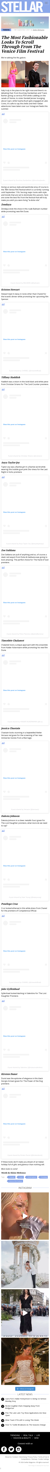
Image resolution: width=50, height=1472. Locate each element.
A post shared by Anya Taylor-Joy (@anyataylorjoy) (25, 544)
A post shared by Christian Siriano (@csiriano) (25, 456)
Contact (15, 1457)
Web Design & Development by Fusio (38, 1465)
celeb (21, 1177)
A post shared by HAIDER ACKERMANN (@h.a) (25, 722)
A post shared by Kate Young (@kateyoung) (25, 897)
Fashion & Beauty (22, 1438)
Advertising (23, 1457)
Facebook (4, 1449)
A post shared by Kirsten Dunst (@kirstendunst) (25, 1155)
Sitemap (34, 1459)
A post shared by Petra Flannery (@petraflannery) (25, 634)
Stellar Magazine (38, 30)
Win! (36, 1438)
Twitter (11, 1449)
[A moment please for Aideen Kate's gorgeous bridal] (25, 1361)
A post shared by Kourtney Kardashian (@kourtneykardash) (25, 180)
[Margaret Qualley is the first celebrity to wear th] (25, 1313)
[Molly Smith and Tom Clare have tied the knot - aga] (25, 1264)
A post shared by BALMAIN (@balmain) (25, 283)
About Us (8, 1457)
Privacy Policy (32, 1457)
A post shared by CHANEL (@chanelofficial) (25, 371)
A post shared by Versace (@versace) (25, 809)
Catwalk (12, 1177)
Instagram (19, 1449)
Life (38, 1435)
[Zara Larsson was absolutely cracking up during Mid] (25, 1216)
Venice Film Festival (16, 1181)
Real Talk (28, 1435)
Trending (6, 30)
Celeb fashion (32, 1177)
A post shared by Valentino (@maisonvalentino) (25, 1067)
